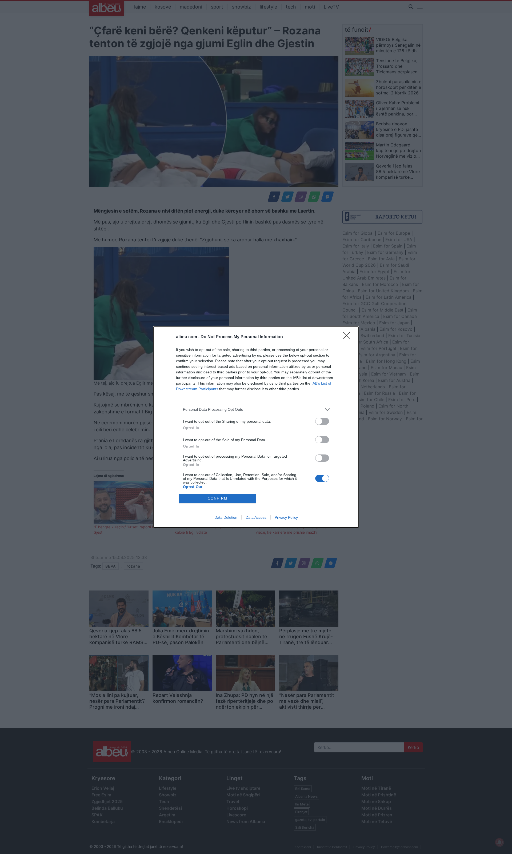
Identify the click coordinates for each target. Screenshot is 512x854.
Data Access (256, 517)
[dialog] (256, 427)
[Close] (348, 337)
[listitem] (256, 409)
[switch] (322, 421)
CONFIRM (217, 498)
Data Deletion (225, 517)
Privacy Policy (286, 517)
